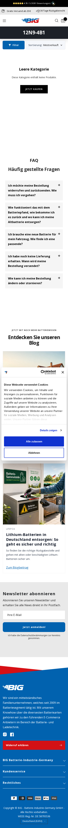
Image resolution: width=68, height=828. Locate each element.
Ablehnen (34, 452)
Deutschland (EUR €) (32, 821)
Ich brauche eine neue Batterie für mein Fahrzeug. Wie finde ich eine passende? (32, 239)
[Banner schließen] (63, 372)
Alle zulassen (34, 441)
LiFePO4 (10, 528)
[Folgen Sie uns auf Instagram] (5, 734)
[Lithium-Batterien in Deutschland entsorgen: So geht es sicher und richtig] (34, 493)
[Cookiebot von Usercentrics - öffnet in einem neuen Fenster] (42, 372)
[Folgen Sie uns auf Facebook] (12, 734)
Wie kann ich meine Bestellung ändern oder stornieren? (29, 281)
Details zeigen (48, 430)
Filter (16, 45)
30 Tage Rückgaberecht (52, 10)
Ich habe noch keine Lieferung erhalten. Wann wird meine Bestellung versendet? (29, 261)
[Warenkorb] (63, 21)
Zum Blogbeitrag (17, 567)
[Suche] (56, 21)
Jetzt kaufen (34, 89)
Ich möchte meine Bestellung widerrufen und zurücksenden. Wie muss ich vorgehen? (32, 190)
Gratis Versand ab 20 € (18, 11)
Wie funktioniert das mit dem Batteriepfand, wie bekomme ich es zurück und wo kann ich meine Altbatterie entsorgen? (31, 215)
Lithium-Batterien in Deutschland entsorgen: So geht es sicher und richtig (32, 539)
